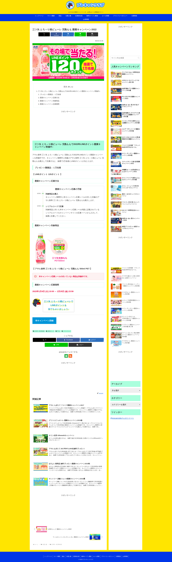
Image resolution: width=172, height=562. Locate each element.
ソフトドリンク (67, 331)
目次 (65, 87)
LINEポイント (50, 331)
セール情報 (96, 556)
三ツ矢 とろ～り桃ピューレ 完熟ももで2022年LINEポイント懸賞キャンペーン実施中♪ (69, 91)
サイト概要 (57, 556)
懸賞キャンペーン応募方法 (49, 98)
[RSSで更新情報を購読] (70, 356)
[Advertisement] (68, 125)
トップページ (48, 556)
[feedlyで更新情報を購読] (66, 356)
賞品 (63, 556)
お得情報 (125, 556)
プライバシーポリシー (107, 556)
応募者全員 (76, 556)
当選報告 (118, 556)
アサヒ (58, 331)
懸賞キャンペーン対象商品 (49, 101)
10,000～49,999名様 (39, 331)
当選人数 (68, 556)
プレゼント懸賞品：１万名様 (50, 94)
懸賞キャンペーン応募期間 (49, 104)
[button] (92, 34)
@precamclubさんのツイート (122, 418)
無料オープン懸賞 (86, 556)
